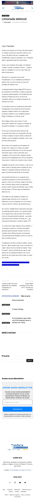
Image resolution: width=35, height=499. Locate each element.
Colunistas (10, 489)
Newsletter (23, 491)
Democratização (18, 300)
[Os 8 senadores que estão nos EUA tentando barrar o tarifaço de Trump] (6, 320)
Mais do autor (25, 296)
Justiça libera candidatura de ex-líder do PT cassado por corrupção (26, 286)
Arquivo (11, 491)
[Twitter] (20, 483)
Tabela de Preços (26, 489)
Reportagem (7, 22)
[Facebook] (10, 483)
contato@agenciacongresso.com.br (20, 470)
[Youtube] (25, 483)
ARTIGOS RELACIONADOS (10, 296)
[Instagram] (15, 483)
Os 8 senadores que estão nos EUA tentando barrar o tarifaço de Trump (21, 320)
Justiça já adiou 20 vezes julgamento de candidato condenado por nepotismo (9, 286)
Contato (17, 491)
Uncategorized (5, 15)
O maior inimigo (17, 309)
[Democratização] (6, 302)
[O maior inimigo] (6, 311)
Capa (3, 489)
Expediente (17, 489)
